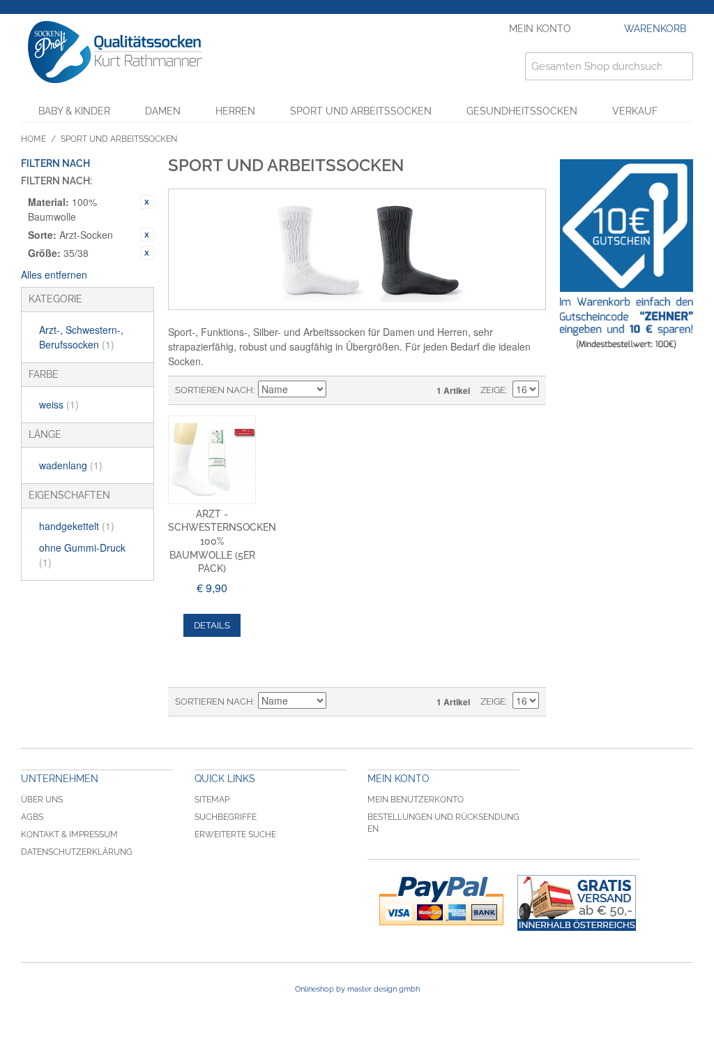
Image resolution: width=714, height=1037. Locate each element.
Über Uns (42, 799)
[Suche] (679, 66)
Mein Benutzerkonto (415, 799)
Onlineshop (314, 989)
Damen (163, 111)
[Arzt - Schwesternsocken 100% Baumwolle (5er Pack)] (212, 459)
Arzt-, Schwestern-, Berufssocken (81, 337)
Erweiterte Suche (235, 834)
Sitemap (212, 799)
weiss (59, 404)
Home (33, 139)
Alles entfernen (54, 274)
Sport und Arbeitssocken (361, 111)
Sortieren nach (214, 390)
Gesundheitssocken (521, 111)
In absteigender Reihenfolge (338, 390)
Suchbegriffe (226, 817)
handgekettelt (76, 526)
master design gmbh (383, 989)
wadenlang (70, 465)
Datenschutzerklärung (76, 852)
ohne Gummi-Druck (82, 554)
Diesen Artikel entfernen (147, 202)
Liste (387, 390)
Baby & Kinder (74, 111)
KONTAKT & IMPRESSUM (69, 834)
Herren (235, 111)
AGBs (32, 817)
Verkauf (635, 111)
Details (212, 625)
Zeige (493, 390)
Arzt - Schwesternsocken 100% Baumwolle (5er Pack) (222, 541)
